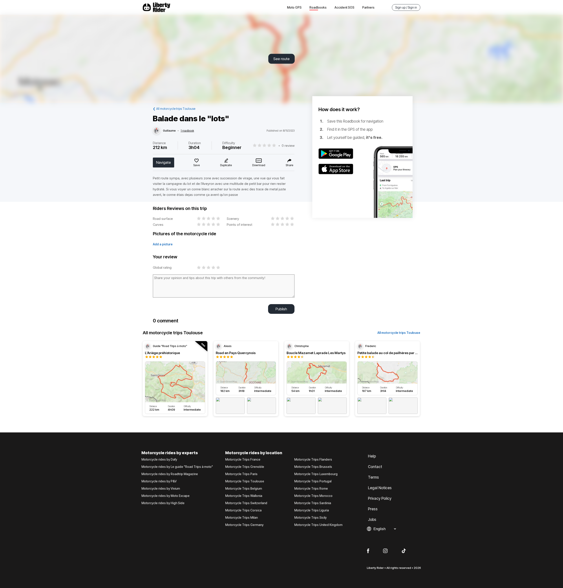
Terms (373, 477)
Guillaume (169, 130)
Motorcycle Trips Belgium (243, 488)
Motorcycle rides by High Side (163, 503)
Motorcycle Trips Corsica (243, 510)
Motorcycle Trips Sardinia (312, 503)
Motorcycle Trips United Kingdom (318, 524)
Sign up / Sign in (406, 7)
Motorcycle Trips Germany (244, 524)
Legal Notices (380, 488)
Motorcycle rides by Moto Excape (165, 495)
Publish (281, 309)
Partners (368, 7)
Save (196, 165)
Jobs (372, 519)
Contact (375, 467)
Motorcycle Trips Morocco (313, 495)
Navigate (163, 162)
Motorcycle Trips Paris (241, 474)
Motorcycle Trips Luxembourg (316, 474)
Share (289, 165)
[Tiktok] (403, 551)
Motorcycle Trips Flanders (313, 459)
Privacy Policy (379, 498)
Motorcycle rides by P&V (159, 481)
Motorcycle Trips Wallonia (243, 495)
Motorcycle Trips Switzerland (246, 503)
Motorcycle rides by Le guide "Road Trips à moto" (177, 466)
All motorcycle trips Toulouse (398, 332)
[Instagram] (385, 551)
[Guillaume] (156, 131)
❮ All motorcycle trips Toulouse (174, 108)
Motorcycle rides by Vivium (160, 488)
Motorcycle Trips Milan (241, 517)
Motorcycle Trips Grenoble (244, 466)
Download (258, 165)
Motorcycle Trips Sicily (310, 517)
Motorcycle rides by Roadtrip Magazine (169, 474)
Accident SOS (344, 7)
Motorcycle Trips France (242, 459)
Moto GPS (294, 7)
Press (373, 509)
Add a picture (163, 244)
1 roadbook (187, 130)
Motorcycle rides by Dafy (159, 459)
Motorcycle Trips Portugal (312, 481)
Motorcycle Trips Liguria (311, 510)
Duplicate (226, 165)
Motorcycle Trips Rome (311, 488)
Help (372, 456)
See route (281, 59)
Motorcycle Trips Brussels (313, 466)
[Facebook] (368, 551)
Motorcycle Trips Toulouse (244, 481)
